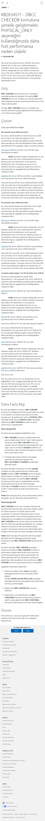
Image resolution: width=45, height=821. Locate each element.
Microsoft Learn (6, 757)
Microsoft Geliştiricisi (8, 754)
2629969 (4, 246)
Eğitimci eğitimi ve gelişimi (9, 704)
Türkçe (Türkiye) (10, 803)
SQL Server (5, 150)
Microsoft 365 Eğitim (8, 697)
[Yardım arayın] (7, 2)
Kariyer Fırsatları (7, 787)
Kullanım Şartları (23, 814)
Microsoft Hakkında (7, 790)
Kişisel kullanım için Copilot (9, 645)
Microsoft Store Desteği (9, 671)
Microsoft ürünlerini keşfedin (10, 651)
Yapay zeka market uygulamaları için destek (14, 760)
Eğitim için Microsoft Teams (10, 694)
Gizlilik (16, 814)
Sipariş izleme (6, 678)
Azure (4, 727)
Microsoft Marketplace (8, 767)
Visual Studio (6, 777)
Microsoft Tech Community (9, 764)
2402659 (4, 176)
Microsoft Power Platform (9, 770)
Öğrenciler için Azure (8, 711)
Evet (16, 631)
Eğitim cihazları (6, 691)
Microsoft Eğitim (7, 687)
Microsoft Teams (7, 744)
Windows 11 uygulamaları (9, 655)
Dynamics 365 (6, 730)
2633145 (4, 291)
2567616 (4, 368)
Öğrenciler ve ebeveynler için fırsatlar (12, 707)
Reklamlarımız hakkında (9, 817)
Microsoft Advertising (8, 737)
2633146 (4, 342)
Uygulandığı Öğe (8, 56)
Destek (4, 7)
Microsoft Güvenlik (7, 724)
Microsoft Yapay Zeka (8, 720)
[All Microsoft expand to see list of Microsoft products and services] (2, 2)
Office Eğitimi (6, 701)
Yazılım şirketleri (7, 774)
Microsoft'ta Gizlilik (7, 793)
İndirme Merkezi (7, 668)
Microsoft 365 (6, 648)
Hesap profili (6, 664)
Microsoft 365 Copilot (8, 741)
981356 (4, 317)
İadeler (4, 674)
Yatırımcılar (5, 797)
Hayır (28, 631)
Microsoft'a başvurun (8, 814)
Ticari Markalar (33, 814)
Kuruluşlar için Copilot (8, 641)
